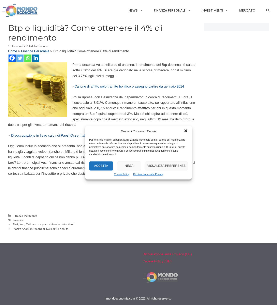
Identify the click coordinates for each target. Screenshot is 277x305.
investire (18, 220)
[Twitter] (20, 58)
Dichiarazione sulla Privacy (148, 174)
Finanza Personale (170, 10)
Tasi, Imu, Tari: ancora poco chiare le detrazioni (43, 224)
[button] (186, 131)
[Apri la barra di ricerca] (268, 10)
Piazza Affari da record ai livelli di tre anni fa (41, 228)
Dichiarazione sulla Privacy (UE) (167, 254)
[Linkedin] (35, 58)
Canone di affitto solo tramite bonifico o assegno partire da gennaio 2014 (129, 86)
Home (12, 51)
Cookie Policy (121, 174)
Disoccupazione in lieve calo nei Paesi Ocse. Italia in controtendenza (63, 135)
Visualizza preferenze (166, 165)
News (133, 10)
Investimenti (212, 10)
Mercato (247, 10)
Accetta (101, 165)
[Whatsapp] (27, 58)
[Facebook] (12, 58)
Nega (129, 165)
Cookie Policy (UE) (157, 261)
